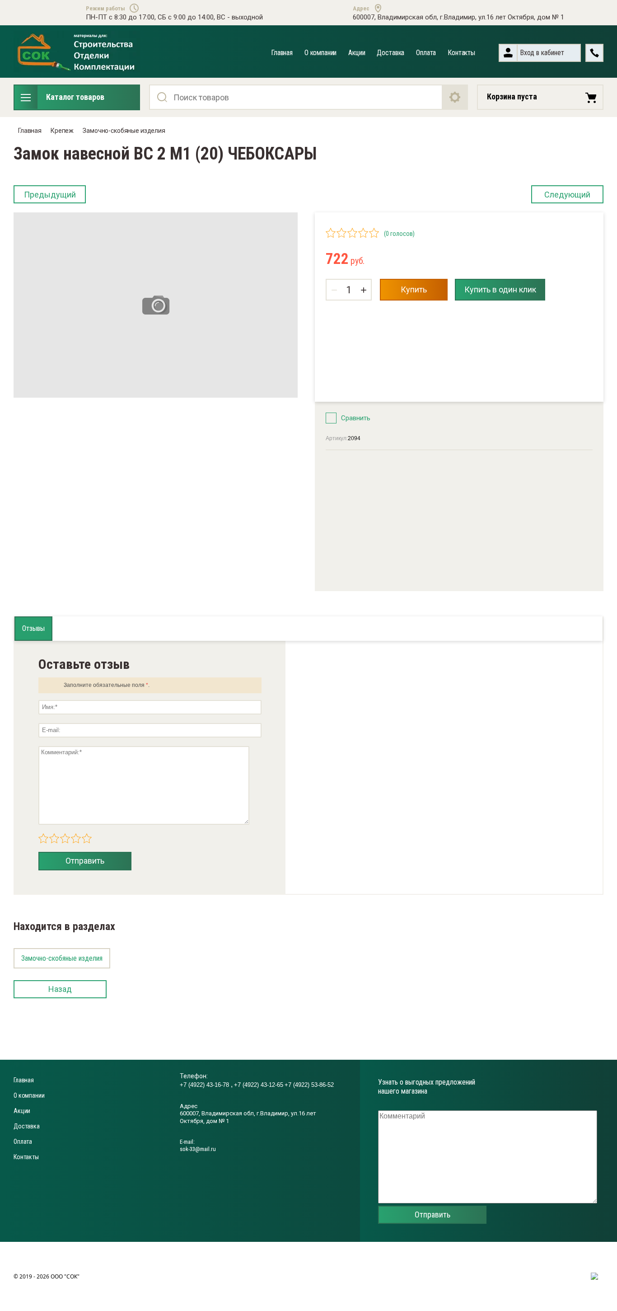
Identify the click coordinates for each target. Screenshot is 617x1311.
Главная (282, 52)
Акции (356, 52)
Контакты (461, 52)
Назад (60, 989)
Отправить (84, 860)
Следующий (567, 194)
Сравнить (355, 418)
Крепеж (62, 130)
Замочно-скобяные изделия (124, 130)
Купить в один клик (500, 289)
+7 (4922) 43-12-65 (258, 1084)
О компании (320, 52)
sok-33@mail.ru (198, 1149)
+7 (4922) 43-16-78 (205, 1084)
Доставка (390, 52)
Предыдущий (50, 194)
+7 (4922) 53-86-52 (309, 1084)
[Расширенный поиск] (455, 97)
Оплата (426, 52)
